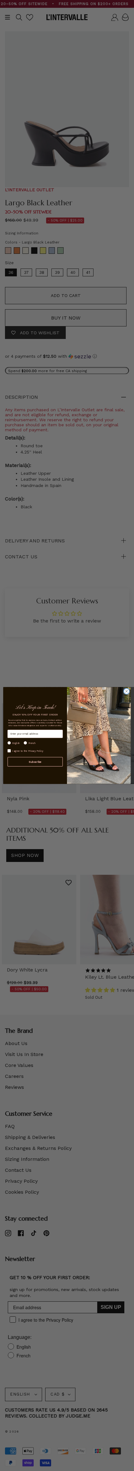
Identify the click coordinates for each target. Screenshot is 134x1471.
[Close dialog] (126, 691)
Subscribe (35, 761)
